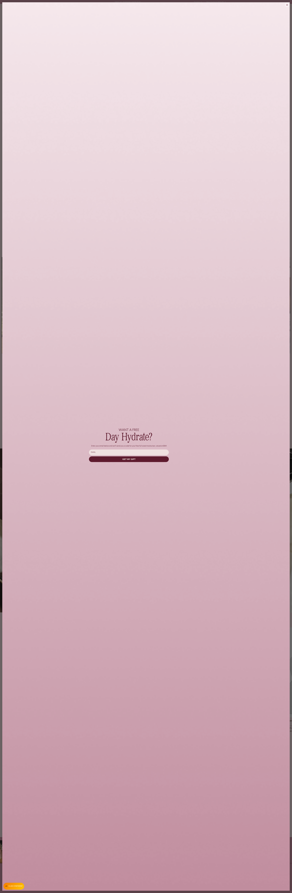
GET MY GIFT (129, 459)
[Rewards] (13, 886)
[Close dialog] (287, 5)
